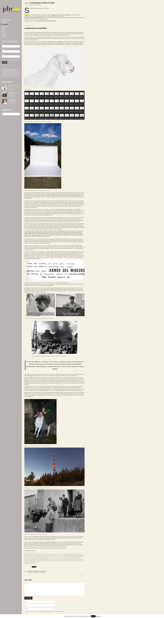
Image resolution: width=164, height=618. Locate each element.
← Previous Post (27, 575)
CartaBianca (31, 4)
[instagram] (7, 13)
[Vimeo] (6, 13)
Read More (98, 616)
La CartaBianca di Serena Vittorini (42, 2)
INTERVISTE (4, 22)
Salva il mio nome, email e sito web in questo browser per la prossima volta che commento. (45, 611)
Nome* (3, 44)
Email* (3, 54)
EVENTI (3, 29)
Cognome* (4, 49)
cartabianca (30, 571)
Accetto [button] (93, 616)
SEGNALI (3, 33)
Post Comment (28, 598)
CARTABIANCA (5, 24)
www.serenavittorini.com (29, 563)
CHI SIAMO (4, 36)
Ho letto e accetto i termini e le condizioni (11, 59)
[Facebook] (2, 13)
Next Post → (82, 575)
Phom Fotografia (11, 9)
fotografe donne (36, 571)
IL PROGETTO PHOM (6, 20)
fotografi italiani (43, 571)
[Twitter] (4, 13)
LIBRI (3, 31)
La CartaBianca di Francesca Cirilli (11, 100)
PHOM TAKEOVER (5, 27)
